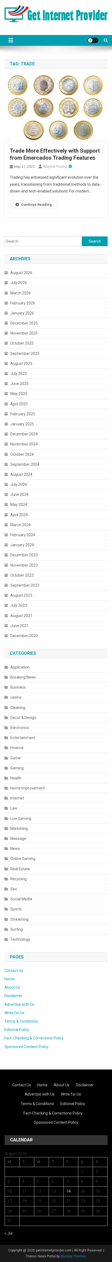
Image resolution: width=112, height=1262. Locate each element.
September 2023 (24, 585)
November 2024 (24, 444)
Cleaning (17, 707)
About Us (12, 987)
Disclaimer (13, 996)
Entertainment (22, 738)
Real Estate (20, 869)
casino (15, 697)
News (15, 848)
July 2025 (18, 373)
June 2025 (19, 383)
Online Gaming (22, 858)
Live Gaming (20, 818)
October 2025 (22, 343)
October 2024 (22, 454)
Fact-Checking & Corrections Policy (34, 1038)
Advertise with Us (19, 1004)
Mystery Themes (73, 1256)
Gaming (17, 768)
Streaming (19, 919)
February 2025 (22, 414)
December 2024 (24, 434)
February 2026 (22, 303)
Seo (13, 889)
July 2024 (18, 484)
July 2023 (18, 605)
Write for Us (14, 1013)
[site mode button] (93, 40)
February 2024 (22, 535)
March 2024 (20, 525)
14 (68, 1191)
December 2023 (24, 555)
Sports (16, 909)
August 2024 (21, 474)
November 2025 (24, 333)
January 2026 (22, 313)
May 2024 (18, 504)
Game (15, 758)
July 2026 (18, 283)
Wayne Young (55, 166)
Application (20, 667)
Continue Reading (36, 205)
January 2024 (22, 545)
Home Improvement (27, 788)
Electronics (19, 727)
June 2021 (19, 626)
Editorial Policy (16, 1029)
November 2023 (24, 565)
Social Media (21, 899)
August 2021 (21, 616)
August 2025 (21, 363)
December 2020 (24, 636)
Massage (18, 838)
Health (15, 778)
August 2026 (21, 273)
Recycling (18, 879)
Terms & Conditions (21, 1021)
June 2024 (19, 494)
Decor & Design (23, 717)
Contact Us (13, 970)
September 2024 (24, 464)
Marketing (19, 828)
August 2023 (21, 595)
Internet (17, 798)
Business (18, 687)
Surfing (16, 929)
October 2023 (22, 575)
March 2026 (20, 293)
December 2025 (24, 323)
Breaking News (23, 677)
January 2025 (22, 424)
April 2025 (19, 404)
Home (9, 979)
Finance (17, 748)
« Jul (9, 1233)
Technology (20, 939)
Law (13, 808)
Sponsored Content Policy (26, 1047)
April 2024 (19, 515)
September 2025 (24, 353)
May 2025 (18, 393)
